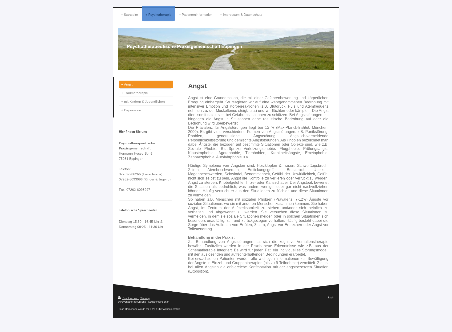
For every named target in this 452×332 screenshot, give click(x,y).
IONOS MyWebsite (161, 309)
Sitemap (144, 298)
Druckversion (130, 298)
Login (331, 297)
